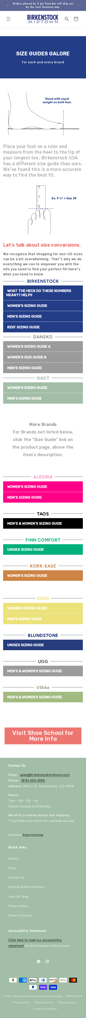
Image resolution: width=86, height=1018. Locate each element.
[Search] (66, 19)
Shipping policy (67, 1002)
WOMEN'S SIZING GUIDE (27, 306)
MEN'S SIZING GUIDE (24, 316)
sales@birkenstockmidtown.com (45, 775)
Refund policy (74, 996)
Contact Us (16, 877)
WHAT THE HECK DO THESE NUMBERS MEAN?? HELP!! (38, 293)
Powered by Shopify (50, 996)
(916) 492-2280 (33, 780)
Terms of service (44, 1002)
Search (13, 858)
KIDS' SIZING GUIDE (23, 327)
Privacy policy (21, 1002)
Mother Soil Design (33, 834)
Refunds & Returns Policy (26, 887)
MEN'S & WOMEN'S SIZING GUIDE (34, 523)
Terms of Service (20, 915)
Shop (12, 868)
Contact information (45, 1008)
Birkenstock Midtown (26, 996)
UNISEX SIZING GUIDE (25, 549)
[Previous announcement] (7, 5)
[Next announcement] (78, 5)
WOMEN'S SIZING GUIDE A (29, 346)
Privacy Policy (18, 906)
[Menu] (8, 19)
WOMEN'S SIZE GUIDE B (26, 357)
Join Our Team (18, 896)
